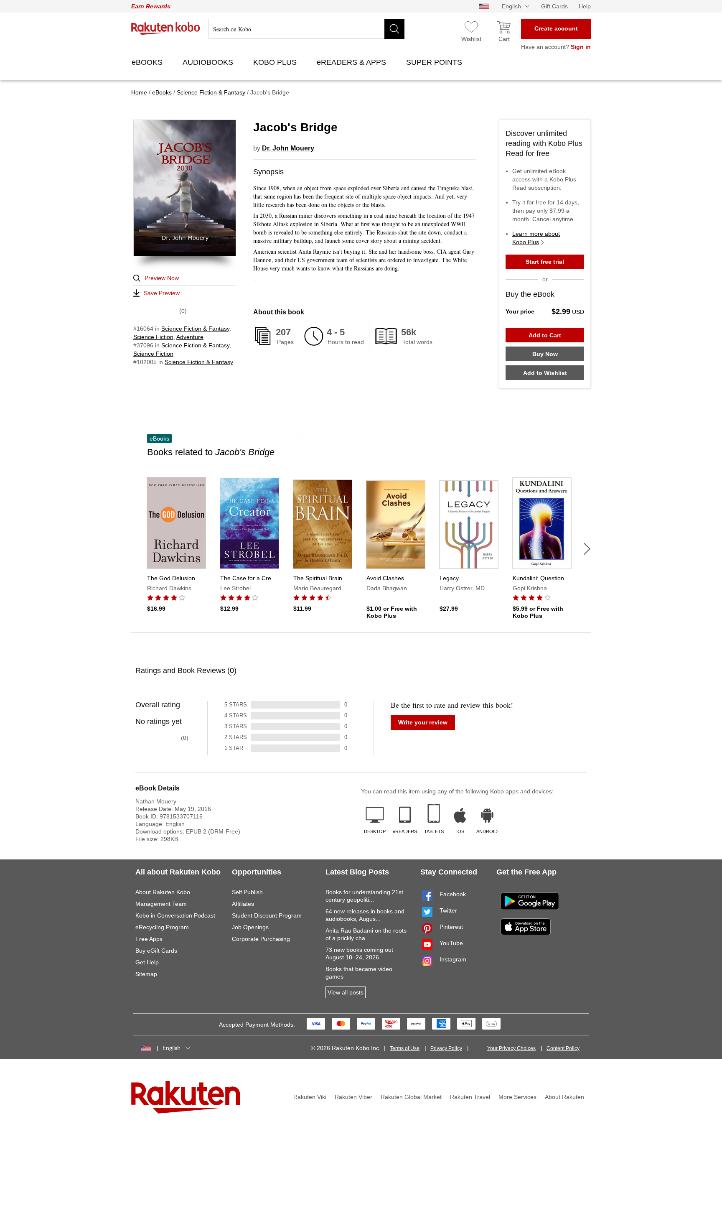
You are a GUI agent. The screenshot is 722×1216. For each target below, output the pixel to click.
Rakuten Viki (309, 1097)
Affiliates (243, 903)
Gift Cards (554, 6)
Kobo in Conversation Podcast (175, 915)
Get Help (147, 962)
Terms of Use (404, 1048)
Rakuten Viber (353, 1097)
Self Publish (247, 892)
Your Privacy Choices (511, 1048)
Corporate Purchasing (261, 939)
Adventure (189, 337)
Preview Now (162, 278)
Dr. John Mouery (288, 148)
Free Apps (149, 939)
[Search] (394, 29)
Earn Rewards (150, 6)
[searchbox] (306, 29)
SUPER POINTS (435, 62)
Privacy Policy (446, 1048)
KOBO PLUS (276, 62)
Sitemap (146, 974)
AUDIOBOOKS (209, 62)
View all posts (346, 992)
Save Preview (162, 293)
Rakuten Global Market (411, 1097)
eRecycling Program (162, 927)
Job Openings (250, 927)
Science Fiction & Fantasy (195, 328)
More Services (517, 1097)
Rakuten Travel (470, 1097)
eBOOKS (148, 62)
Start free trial (545, 261)
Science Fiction (153, 337)
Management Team (161, 903)
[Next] (587, 549)
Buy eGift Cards (156, 950)
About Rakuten (564, 1097)
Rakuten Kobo (165, 28)
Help (585, 6)
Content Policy (563, 1048)
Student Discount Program (267, 915)
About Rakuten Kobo (162, 892)
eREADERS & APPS (352, 62)
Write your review (422, 722)
